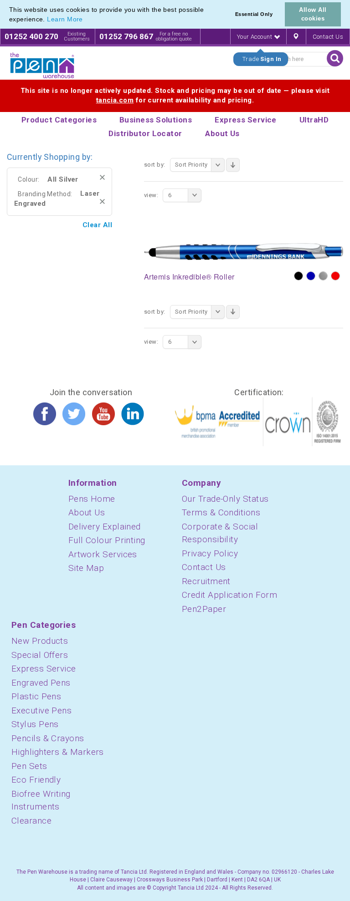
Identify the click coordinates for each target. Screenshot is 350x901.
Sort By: (154, 164)
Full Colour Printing (106, 540)
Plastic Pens (36, 696)
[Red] (335, 275)
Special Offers (39, 655)
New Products (39, 641)
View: (151, 195)
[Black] (298, 275)
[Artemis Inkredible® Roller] (243, 251)
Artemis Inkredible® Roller (189, 276)
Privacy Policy (210, 553)
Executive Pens (41, 710)
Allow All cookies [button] (312, 14)
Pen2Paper (204, 609)
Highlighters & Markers (57, 752)
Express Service (43, 668)
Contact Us (328, 36)
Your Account (255, 36)
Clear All (97, 225)
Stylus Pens (35, 724)
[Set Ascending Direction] (233, 165)
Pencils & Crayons (47, 738)
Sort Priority (191, 164)
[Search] (335, 58)
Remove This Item (102, 177)
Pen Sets (29, 766)
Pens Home (91, 499)
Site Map (86, 568)
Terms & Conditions (221, 512)
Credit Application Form (229, 595)
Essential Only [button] (254, 14)
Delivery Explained (104, 526)
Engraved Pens (41, 682)
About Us (86, 512)
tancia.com (115, 100)
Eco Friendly (36, 779)
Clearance (31, 820)
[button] (86, 20)
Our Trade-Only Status (225, 499)
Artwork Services (102, 554)
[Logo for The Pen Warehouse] (42, 65)
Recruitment (206, 581)
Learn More (65, 19)
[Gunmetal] (323, 275)
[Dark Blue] (310, 275)
